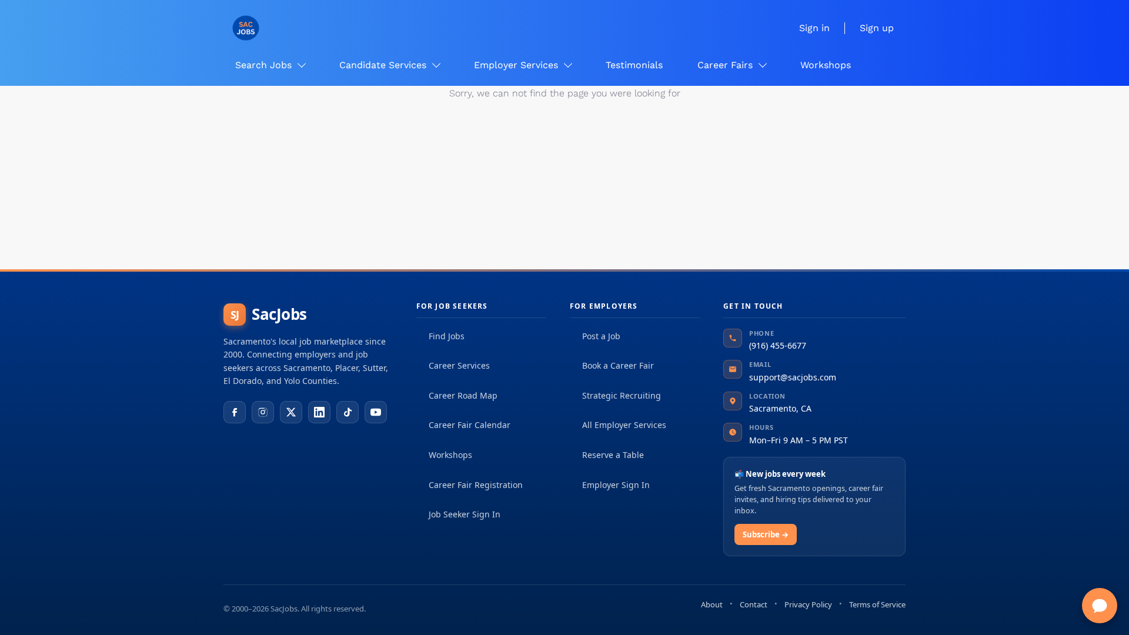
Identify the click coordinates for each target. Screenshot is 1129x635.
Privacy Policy (808, 604)
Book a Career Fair (618, 365)
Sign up (877, 28)
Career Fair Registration (476, 484)
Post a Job (601, 336)
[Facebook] (234, 412)
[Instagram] (263, 412)
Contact (753, 604)
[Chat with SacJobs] (1099, 605)
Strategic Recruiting (621, 395)
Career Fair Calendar (469, 424)
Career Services (459, 365)
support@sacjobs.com (792, 377)
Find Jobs (447, 336)
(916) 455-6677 (777, 345)
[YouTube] (376, 412)
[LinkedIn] (319, 412)
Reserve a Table (613, 454)
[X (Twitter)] (291, 412)
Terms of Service (877, 604)
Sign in (814, 28)
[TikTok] (347, 412)
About (712, 604)
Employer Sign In (616, 484)
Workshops (450, 454)
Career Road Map (463, 395)
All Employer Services (624, 424)
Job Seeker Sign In (464, 514)
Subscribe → (766, 534)
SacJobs (269, 314)
